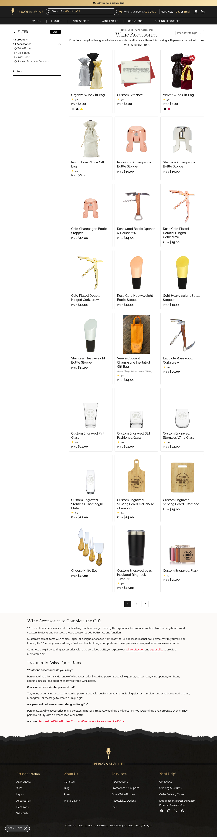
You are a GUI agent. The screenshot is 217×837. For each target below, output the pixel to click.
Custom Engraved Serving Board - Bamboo (181, 502)
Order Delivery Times (171, 794)
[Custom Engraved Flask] (182, 546)
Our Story (69, 781)
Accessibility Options (124, 800)
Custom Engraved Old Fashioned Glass (133, 435)
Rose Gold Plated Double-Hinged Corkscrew (176, 233)
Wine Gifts (22, 813)
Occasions (22, 807)
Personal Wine (75, 825)
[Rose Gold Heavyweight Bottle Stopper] (136, 271)
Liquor (20, 794)
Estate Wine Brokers (123, 794)
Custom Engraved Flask (180, 571)
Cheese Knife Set (84, 571)
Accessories (23, 800)
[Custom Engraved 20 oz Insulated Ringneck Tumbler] (136, 546)
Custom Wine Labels (83, 721)
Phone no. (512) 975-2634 (172, 805)
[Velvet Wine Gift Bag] (182, 71)
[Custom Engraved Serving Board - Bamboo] (182, 476)
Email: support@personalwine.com (177, 801)
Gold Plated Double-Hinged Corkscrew (86, 298)
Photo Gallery (72, 800)
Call (178, 11)
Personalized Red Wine (110, 721)
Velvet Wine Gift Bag (178, 95)
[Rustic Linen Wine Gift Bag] (90, 138)
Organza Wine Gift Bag (88, 95)
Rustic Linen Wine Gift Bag (87, 164)
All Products (23, 781)
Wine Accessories (144, 30)
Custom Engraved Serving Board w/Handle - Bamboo (135, 504)
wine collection (135, 649)
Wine (19, 788)
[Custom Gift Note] (136, 71)
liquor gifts (156, 649)
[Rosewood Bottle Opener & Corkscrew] (136, 205)
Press (67, 794)
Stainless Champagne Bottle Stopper (179, 164)
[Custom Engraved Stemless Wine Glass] (182, 409)
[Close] (25, 828)
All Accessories (22, 44)
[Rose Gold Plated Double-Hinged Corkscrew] (182, 205)
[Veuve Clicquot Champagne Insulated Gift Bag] (136, 334)
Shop (130, 30)
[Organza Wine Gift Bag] (90, 71)
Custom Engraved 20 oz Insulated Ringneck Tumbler (135, 575)
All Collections (120, 781)
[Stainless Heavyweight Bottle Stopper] (90, 334)
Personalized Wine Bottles (54, 721)
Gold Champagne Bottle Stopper (89, 231)
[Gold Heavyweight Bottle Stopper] (182, 271)
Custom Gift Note (130, 95)
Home (122, 30)
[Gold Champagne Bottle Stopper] (90, 205)
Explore (17, 71)
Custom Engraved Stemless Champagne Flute (87, 504)
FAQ (114, 807)
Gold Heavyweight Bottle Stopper (181, 298)
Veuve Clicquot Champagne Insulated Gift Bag (133, 362)
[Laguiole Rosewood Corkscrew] (182, 334)
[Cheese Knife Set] (90, 546)
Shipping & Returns (170, 788)
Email (187, 11)
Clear (55, 31)
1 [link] (127, 603)
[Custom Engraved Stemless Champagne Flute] (90, 476)
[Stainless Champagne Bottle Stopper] (182, 138)
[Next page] (145, 604)
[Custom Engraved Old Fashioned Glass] (136, 409)
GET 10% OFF (15, 828)
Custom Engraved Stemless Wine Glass (178, 435)
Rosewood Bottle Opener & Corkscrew (136, 231)
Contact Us (165, 781)
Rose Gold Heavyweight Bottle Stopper (135, 298)
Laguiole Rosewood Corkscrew (178, 360)
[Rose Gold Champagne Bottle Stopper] (136, 138)
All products (20, 39)
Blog (67, 788)
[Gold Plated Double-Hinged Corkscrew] (90, 271)
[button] (81, 11)
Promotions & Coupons (125, 788)
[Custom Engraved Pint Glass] (90, 409)
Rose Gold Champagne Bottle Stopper (134, 164)
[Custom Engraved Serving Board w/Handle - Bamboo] (136, 476)
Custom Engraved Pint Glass (87, 435)
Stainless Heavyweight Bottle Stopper (88, 360)
